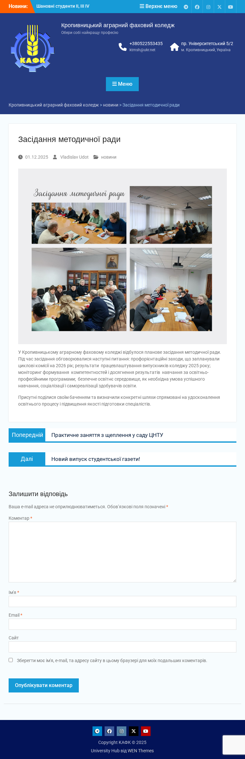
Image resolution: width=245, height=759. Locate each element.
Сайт (14, 637)
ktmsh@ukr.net (142, 50)
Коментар (20, 518)
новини (108, 157)
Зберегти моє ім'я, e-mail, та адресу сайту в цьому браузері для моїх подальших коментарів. (112, 660)
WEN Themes (141, 750)
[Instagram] (208, 7)
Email (15, 615)
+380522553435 (146, 43)
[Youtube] (230, 7)
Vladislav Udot (74, 157)
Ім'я (14, 592)
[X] (219, 7)
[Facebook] (197, 7)
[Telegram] (186, 7)
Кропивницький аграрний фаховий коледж (117, 25)
